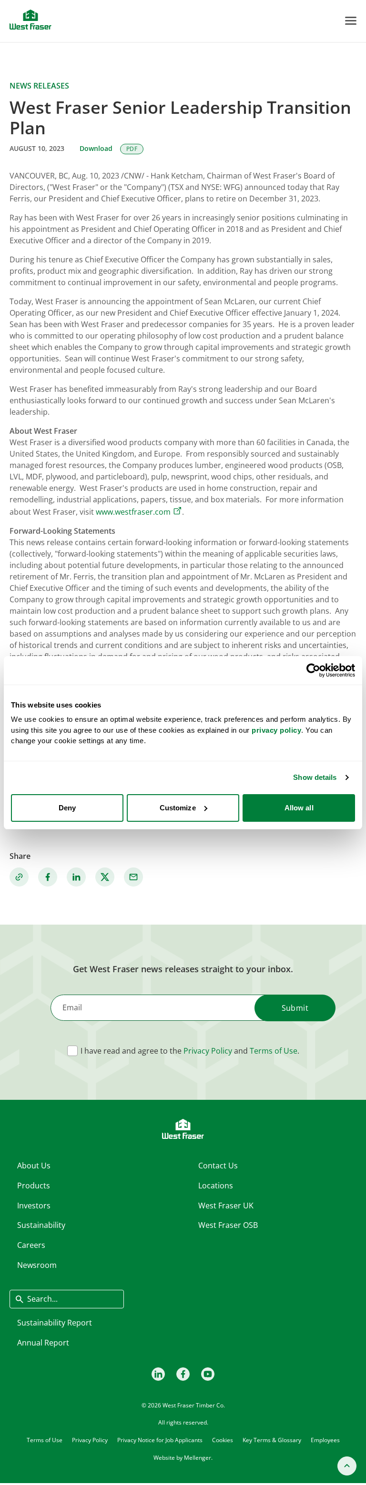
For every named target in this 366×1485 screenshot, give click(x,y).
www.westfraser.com (133, 512)
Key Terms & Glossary (272, 1440)
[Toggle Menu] (350, 21)
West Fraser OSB (228, 1225)
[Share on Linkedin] (76, 877)
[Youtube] (207, 1374)
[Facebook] (183, 1374)
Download (108, 148)
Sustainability (41, 1225)
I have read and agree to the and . (190, 1051)
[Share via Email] (133, 877)
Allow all (299, 808)
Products (33, 1185)
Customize (178, 808)
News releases (39, 86)
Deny (67, 808)
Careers (31, 1245)
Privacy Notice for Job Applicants (160, 1440)
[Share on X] (104, 877)
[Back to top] (346, 1465)
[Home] (30, 19)
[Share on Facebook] (47, 877)
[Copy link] (19, 877)
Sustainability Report (54, 1322)
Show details (314, 777)
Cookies (222, 1440)
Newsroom (37, 1265)
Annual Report (43, 1342)
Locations (215, 1185)
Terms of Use (273, 1051)
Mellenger (197, 1458)
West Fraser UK (226, 1205)
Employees (325, 1440)
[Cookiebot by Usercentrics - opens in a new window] (313, 670)
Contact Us (218, 1165)
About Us (34, 1165)
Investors (34, 1205)
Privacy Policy (207, 1051)
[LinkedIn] (158, 1374)
